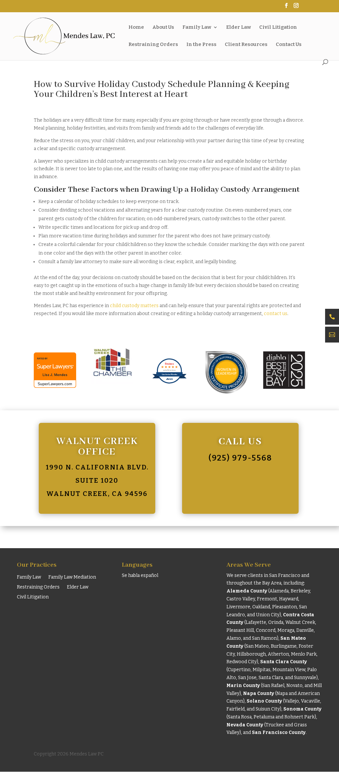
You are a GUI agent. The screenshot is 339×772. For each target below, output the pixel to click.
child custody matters (134, 305)
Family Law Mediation (72, 577)
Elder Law (77, 587)
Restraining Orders (38, 587)
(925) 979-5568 (240, 458)
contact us (275, 313)
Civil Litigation (33, 597)
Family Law (29, 577)
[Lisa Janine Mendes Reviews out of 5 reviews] (169, 389)
